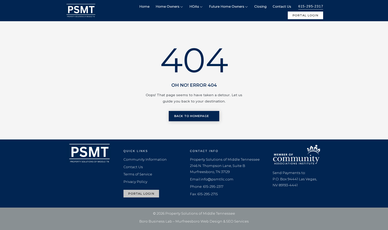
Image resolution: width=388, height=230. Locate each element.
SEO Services (237, 221)
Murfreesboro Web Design (198, 221)
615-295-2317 (310, 6)
